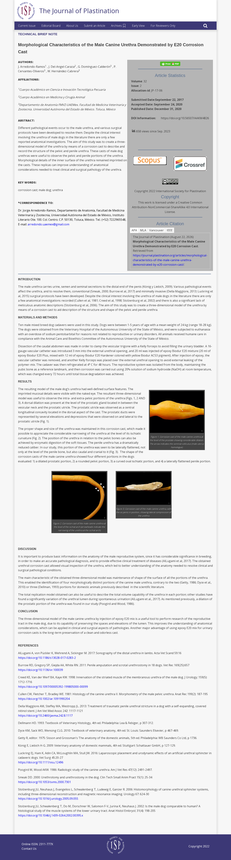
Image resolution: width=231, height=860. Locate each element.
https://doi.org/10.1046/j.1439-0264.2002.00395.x (50, 815)
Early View (138, 26)
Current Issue (27, 26)
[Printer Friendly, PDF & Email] (170, 64)
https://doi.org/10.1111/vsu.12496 (40, 762)
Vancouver (156, 230)
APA (134, 230)
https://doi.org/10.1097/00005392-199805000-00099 (53, 687)
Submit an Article (94, 26)
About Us (72, 26)
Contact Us (29, 849)
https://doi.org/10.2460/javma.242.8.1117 (45, 716)
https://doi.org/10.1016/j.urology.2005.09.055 (48, 799)
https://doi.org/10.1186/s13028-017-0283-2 (47, 658)
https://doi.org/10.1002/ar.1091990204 (44, 699)
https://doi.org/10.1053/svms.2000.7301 (44, 782)
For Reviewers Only (163, 26)
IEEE (170, 230)
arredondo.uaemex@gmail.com (48, 224)
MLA (143, 230)
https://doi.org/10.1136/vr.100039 (40, 670)
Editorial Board (50, 26)
